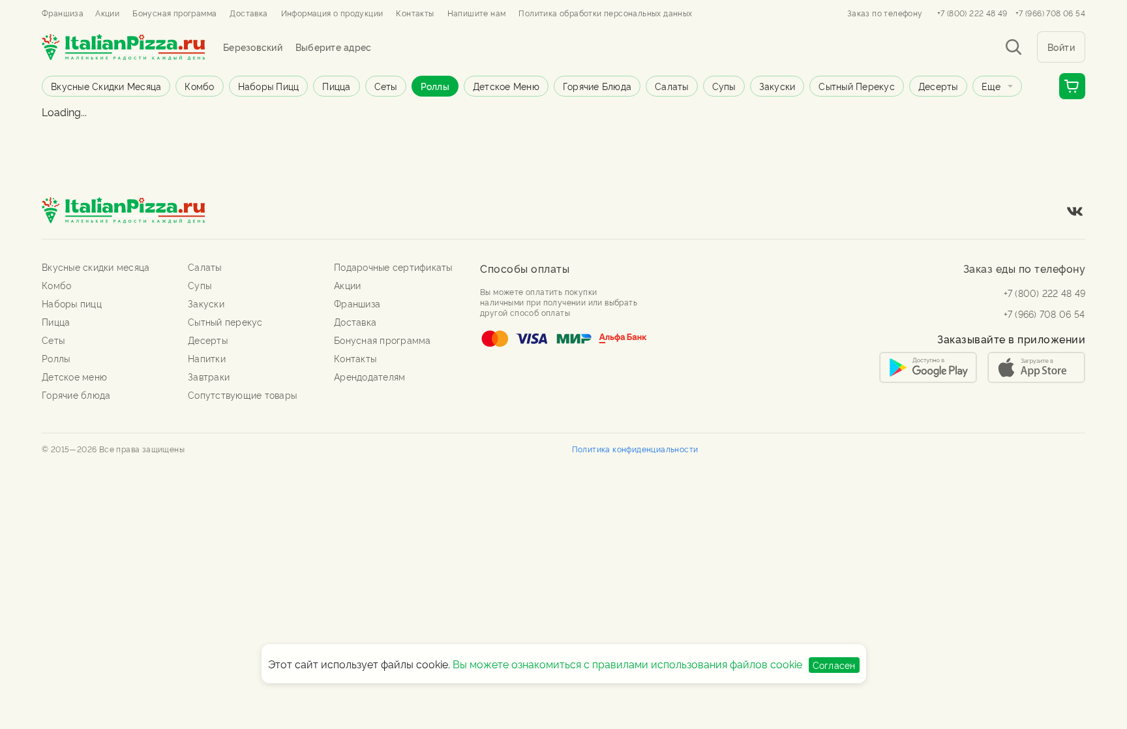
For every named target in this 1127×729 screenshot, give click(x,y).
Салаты (672, 86)
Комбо (199, 86)
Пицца (336, 86)
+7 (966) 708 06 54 (1050, 13)
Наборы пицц (268, 86)
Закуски (777, 86)
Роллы (435, 86)
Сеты (385, 86)
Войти (1061, 46)
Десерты (938, 86)
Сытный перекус (857, 86)
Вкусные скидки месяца (106, 86)
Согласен (834, 665)
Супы (724, 86)
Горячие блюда (597, 86)
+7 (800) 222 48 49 (972, 13)
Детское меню (506, 86)
